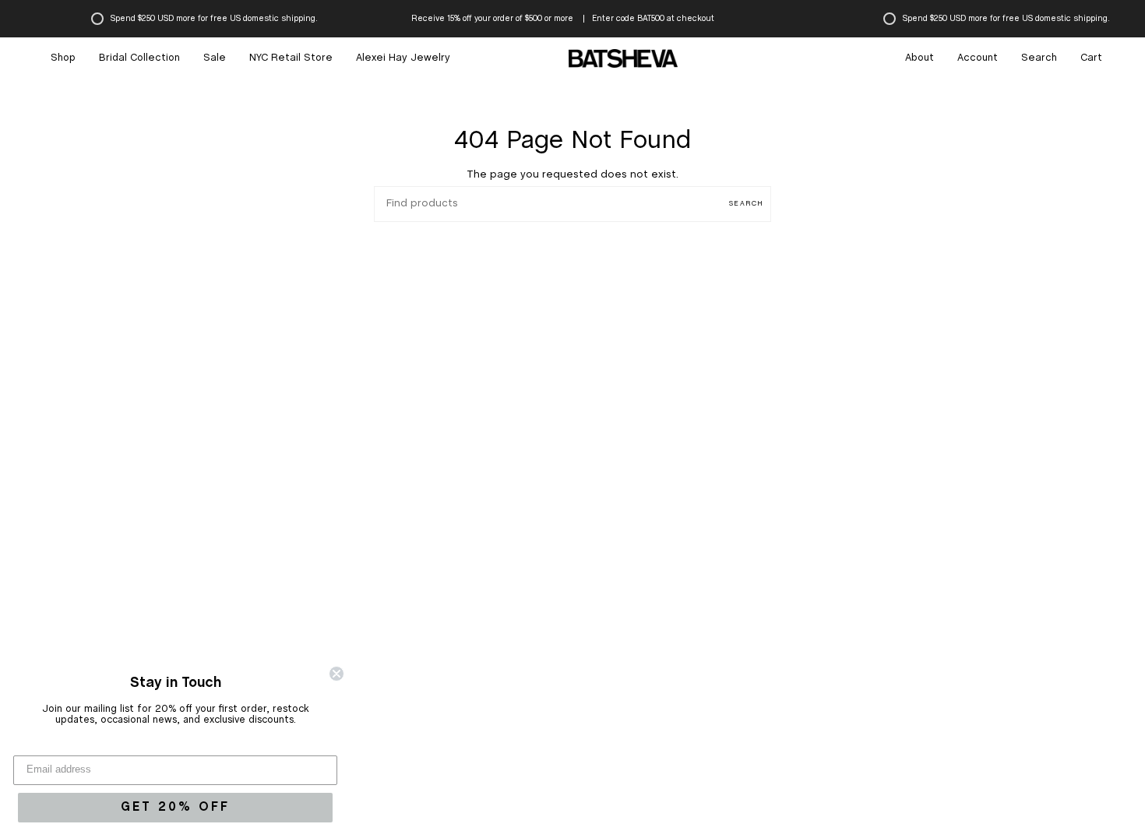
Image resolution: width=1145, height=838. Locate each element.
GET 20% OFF (175, 807)
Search (746, 203)
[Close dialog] (336, 673)
